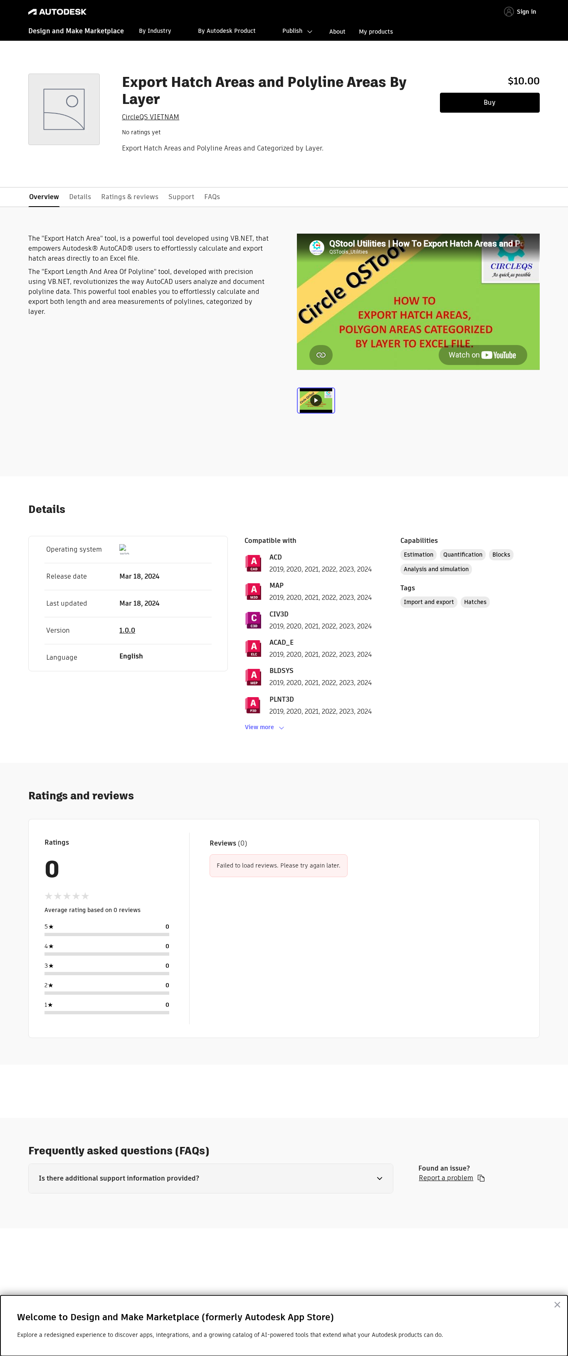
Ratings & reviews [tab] (129, 197)
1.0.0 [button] (127, 630)
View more (259, 727)
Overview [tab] (44, 197)
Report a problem (446, 1178)
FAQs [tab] (212, 197)
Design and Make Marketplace (76, 31)
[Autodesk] (57, 11)
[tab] (316, 405)
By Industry (155, 31)
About (337, 31)
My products (376, 31)
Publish (292, 31)
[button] (211, 1178)
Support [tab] (181, 197)
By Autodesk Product (227, 31)
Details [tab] (80, 197)
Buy (490, 102)
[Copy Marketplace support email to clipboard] (481, 1178)
